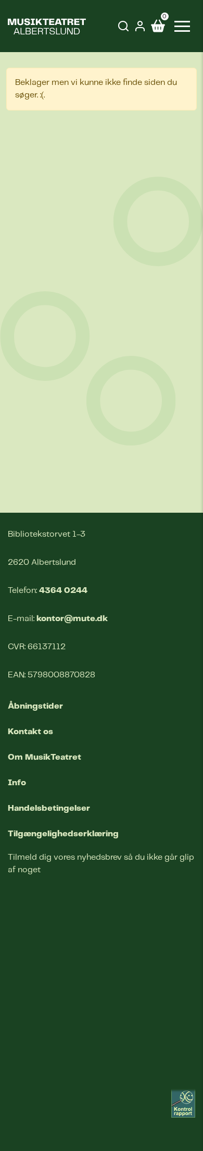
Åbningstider (35, 706)
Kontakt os (30, 732)
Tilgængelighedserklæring (63, 834)
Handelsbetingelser (49, 808)
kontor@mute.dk (72, 619)
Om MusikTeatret (44, 757)
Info (17, 783)
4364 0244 (63, 591)
